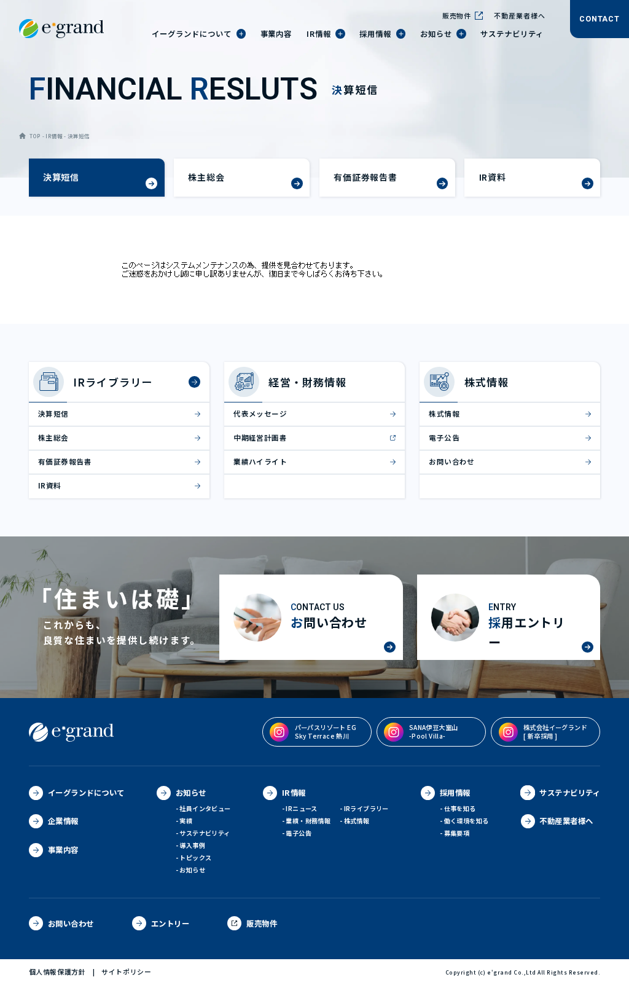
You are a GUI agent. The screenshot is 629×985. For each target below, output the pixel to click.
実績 (185, 820)
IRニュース (301, 808)
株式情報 (357, 820)
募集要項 (457, 833)
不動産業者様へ (519, 15)
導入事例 (192, 845)
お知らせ (192, 869)
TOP (35, 136)
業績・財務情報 (308, 820)
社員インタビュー (204, 808)
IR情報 (54, 136)
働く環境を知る (466, 820)
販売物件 (456, 15)
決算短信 (79, 136)
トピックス (195, 857)
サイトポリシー (126, 971)
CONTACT (599, 18)
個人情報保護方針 (57, 971)
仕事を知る (460, 808)
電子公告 (298, 833)
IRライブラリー (366, 808)
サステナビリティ (204, 833)
